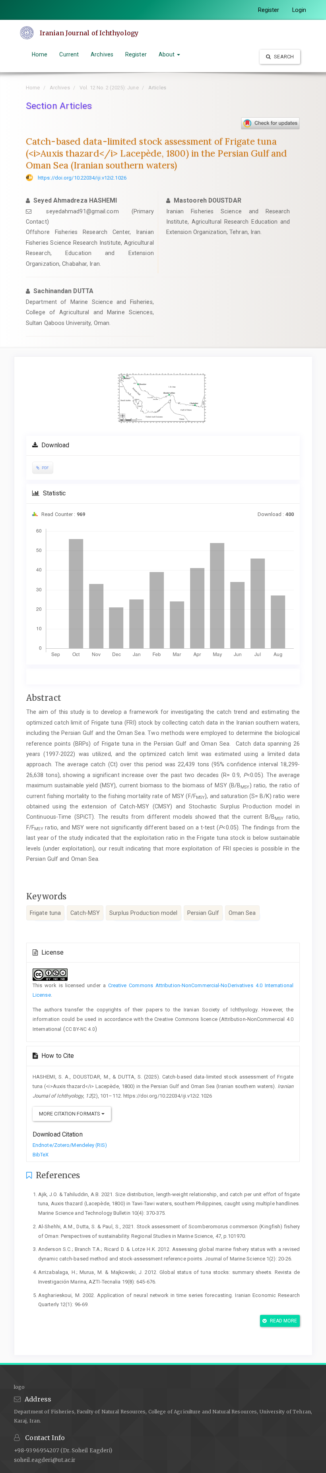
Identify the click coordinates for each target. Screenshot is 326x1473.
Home (39, 54)
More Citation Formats (70, 1114)
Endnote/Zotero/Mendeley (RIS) (70, 1145)
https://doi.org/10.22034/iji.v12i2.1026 (82, 178)
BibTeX (41, 1155)
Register (268, 10)
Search (283, 57)
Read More (283, 1321)
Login (299, 10)
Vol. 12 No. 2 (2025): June (109, 88)
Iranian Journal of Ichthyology (89, 33)
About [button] (168, 54)
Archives (102, 54)
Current (69, 54)
